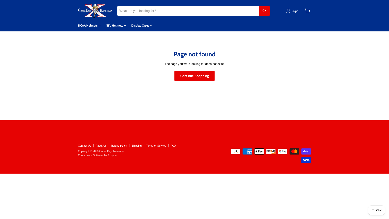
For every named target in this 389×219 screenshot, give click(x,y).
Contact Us (84, 145)
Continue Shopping (194, 76)
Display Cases (140, 25)
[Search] (264, 11)
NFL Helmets (115, 25)
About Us (101, 145)
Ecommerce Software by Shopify (97, 155)
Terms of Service (156, 145)
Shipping (136, 145)
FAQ (173, 145)
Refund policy (119, 145)
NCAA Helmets (88, 25)
